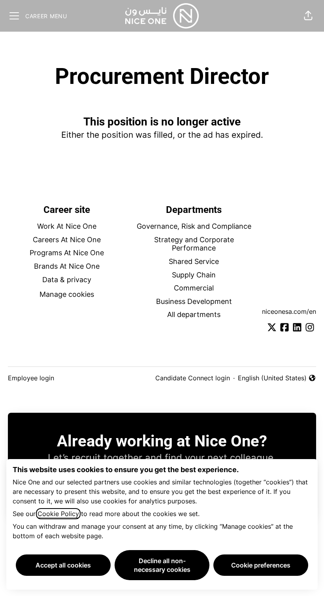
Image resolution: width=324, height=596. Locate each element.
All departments (193, 314)
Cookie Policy (58, 514)
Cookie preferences (260, 565)
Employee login (31, 378)
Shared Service (194, 261)
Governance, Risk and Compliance (194, 226)
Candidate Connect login (192, 378)
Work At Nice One (66, 226)
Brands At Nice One (67, 266)
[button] (308, 16)
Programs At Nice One (67, 253)
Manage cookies (67, 294)
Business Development (194, 301)
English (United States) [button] (272, 378)
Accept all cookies (63, 565)
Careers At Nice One (67, 239)
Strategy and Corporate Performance (194, 243)
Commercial (194, 288)
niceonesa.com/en (289, 311)
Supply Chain (194, 275)
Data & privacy (66, 279)
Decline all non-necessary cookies (162, 565)
